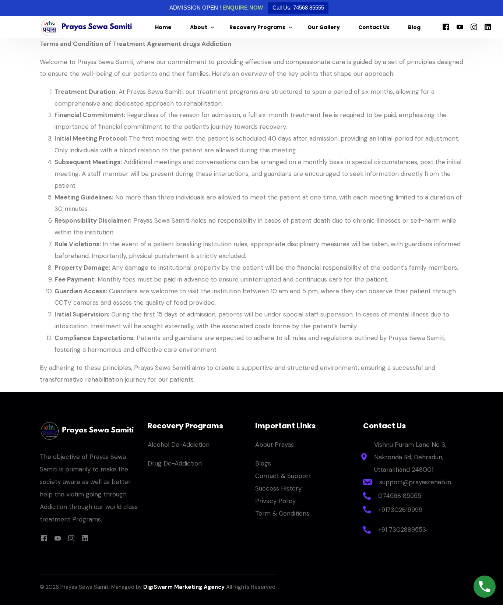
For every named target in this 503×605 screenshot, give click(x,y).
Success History (278, 488)
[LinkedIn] (488, 27)
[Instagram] (474, 27)
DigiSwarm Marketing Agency (184, 587)
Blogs (263, 463)
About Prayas (274, 445)
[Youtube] (460, 27)
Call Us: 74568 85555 (298, 7)
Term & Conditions (282, 513)
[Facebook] (446, 27)
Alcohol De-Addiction (179, 445)
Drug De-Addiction (175, 463)
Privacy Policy (275, 501)
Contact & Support (283, 476)
